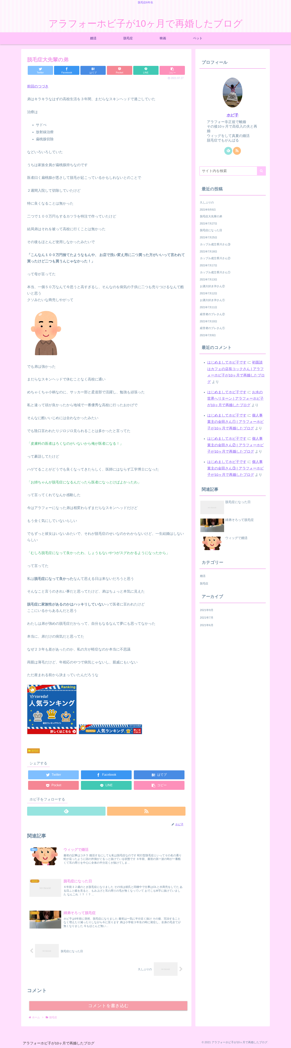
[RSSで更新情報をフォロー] (146, 811)
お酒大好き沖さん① (212, 300)
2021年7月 (206, 617)
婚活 (202, 575)
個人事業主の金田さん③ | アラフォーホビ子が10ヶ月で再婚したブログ (235, 468)
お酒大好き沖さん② (212, 286)
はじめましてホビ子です (226, 362)
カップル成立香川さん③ (215, 244)
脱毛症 (35, 750)
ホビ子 (233, 115)
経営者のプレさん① (212, 328)
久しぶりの (207, 202)
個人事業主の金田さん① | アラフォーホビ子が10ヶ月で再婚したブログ (235, 421)
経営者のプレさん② (212, 314)
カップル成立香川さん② (215, 258)
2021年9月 (206, 610)
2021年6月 (206, 625)
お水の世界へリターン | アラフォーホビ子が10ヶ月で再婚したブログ (235, 398)
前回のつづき (37, 86)
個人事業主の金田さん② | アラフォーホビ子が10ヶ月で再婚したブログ (235, 445)
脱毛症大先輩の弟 (211, 216)
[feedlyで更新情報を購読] (66, 811)
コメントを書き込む (108, 1005)
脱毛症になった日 (211, 230)
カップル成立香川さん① (215, 272)
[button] (261, 171)
